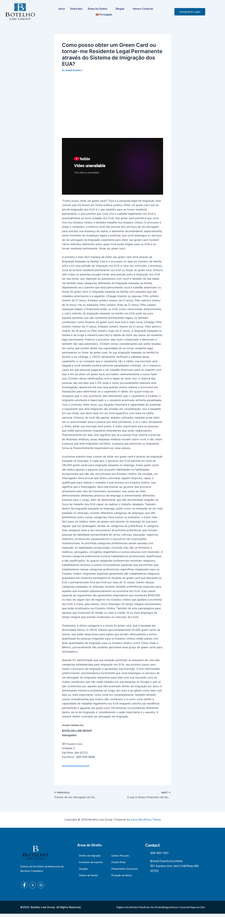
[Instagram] (41, 885)
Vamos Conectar (143, 8)
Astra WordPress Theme (146, 819)
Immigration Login (189, 11)
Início (61, 8)
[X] (32, 885)
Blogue (120, 8)
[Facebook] (24, 885)
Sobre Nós (76, 8)
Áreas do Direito (97, 8)
